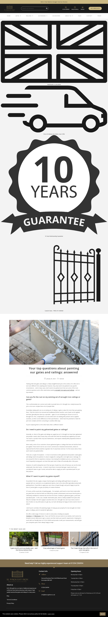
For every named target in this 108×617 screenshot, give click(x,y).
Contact (89, 16)
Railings (28, 16)
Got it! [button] (102, 614)
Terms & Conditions (12, 599)
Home (8, 16)
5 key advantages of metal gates (54, 548)
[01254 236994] (66, 7)
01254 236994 (65, 9)
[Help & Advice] (75, 7)
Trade (99, 16)
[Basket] (82, 7)
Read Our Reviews (62, 2)
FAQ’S (79, 16)
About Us (68, 16)
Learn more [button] (51, 614)
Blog (8, 596)
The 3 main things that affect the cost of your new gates (84, 549)
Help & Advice (74, 9)
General (62, 379)
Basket (82, 9)
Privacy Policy (10, 603)
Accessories (56, 16)
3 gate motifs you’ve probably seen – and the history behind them (23, 549)
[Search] (47, 8)
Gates (17, 16)
